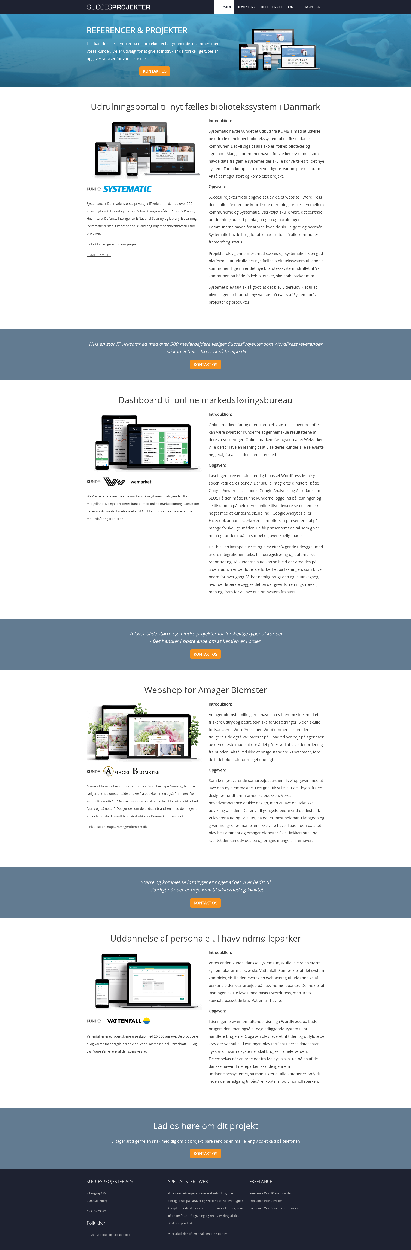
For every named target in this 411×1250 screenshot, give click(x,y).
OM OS (294, 6)
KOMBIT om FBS (99, 255)
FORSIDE (224, 6)
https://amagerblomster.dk (127, 826)
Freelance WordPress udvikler (270, 1193)
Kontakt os (155, 71)
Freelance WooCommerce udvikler (273, 1208)
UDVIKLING (246, 6)
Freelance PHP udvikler (265, 1201)
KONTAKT (313, 6)
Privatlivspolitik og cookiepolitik (109, 1235)
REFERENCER (272, 6)
